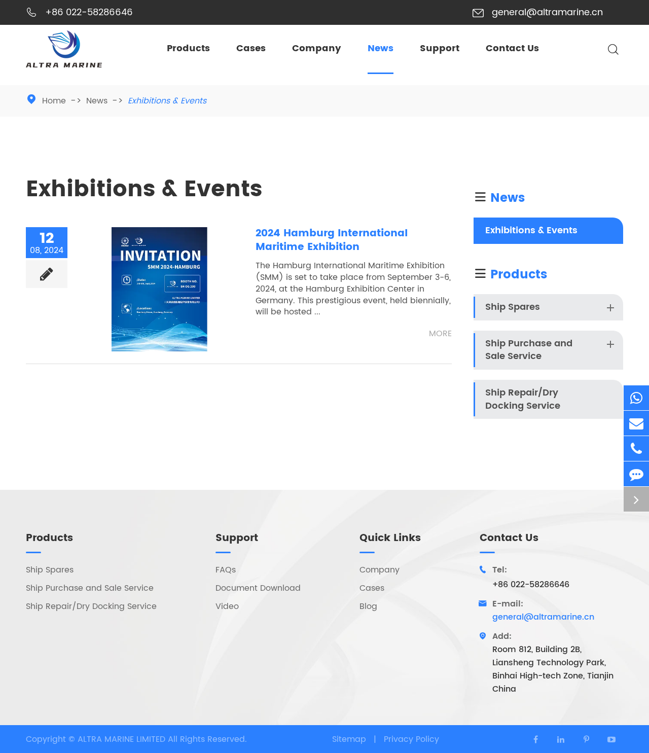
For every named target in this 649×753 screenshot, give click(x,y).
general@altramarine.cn (547, 12)
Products (188, 48)
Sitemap (349, 739)
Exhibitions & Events (167, 100)
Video (227, 606)
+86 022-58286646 (89, 12)
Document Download (258, 588)
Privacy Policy (411, 739)
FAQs (225, 570)
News (380, 48)
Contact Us (512, 48)
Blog (368, 606)
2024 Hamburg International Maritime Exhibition (332, 240)
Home (54, 100)
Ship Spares (512, 307)
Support (439, 48)
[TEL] (636, 448)
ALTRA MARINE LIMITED (123, 739)
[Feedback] (636, 473)
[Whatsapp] (636, 397)
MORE (440, 334)
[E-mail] (636, 423)
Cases (251, 48)
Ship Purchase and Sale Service (528, 350)
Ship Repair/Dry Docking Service (522, 399)
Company (316, 48)
